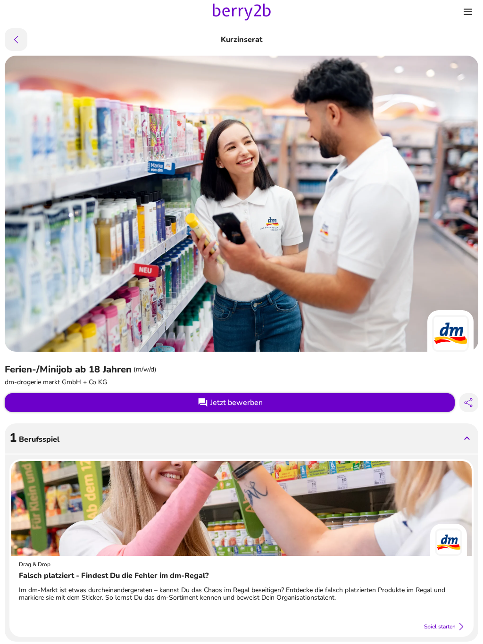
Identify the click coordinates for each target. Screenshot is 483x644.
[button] (241, 438)
